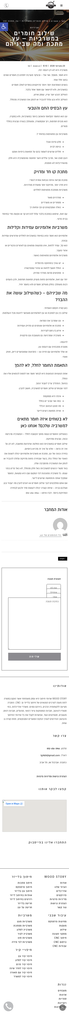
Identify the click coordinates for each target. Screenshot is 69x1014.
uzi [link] (29, 66)
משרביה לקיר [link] (25, 933)
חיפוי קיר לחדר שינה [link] (20, 968)
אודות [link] (63, 882)
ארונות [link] (63, 994)
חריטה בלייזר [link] (25, 903)
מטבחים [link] (62, 990)
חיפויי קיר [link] (24, 950)
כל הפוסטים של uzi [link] (50, 535)
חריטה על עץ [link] (25, 907)
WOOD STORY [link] (55, 877)
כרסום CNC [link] (60, 942)
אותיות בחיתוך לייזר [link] (21, 895)
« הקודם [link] (63, 559)
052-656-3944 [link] (53, 748)
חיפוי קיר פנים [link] (24, 964)
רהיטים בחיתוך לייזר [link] (21, 899)
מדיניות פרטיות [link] (58, 899)
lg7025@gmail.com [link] (50, 755)
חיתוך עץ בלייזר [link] (23, 891)
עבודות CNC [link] (60, 946)
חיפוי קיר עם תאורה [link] (21, 972)
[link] (4, 26)
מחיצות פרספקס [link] (57, 921)
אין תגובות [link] (36, 66)
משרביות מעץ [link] (24, 921)
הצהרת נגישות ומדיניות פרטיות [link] (52, 776)
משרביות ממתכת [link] (22, 925)
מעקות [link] (63, 925)
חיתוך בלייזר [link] (22, 877)
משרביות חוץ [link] (25, 937)
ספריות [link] (63, 998)
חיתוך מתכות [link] (25, 882)
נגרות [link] (62, 984)
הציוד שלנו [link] (61, 887)
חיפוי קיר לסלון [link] (23, 960)
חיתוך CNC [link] (60, 937)
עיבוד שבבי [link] (57, 915)
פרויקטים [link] (61, 895)
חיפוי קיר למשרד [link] (23, 976)
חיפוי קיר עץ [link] (25, 956)
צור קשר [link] (62, 907)
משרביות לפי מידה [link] (22, 942)
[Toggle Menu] (61, 5)
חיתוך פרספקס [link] (24, 887)
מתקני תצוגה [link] (59, 933)
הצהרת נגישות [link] (59, 903)
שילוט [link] (63, 929)
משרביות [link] (25, 915)
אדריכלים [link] (61, 891)
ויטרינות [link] (62, 1002)
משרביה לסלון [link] (24, 929)
